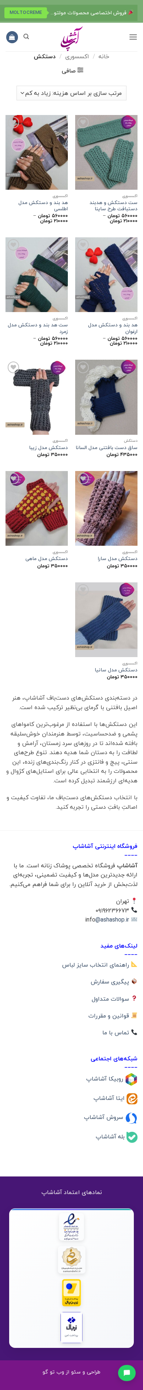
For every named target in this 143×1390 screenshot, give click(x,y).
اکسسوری (77, 56)
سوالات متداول (111, 999)
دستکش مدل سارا (118, 558)
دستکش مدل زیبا (48, 447)
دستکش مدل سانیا (116, 670)
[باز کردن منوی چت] (127, 1372)
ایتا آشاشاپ (110, 1098)
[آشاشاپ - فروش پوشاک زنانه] (71, 38)
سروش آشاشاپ (104, 1117)
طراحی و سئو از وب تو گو (71, 1371)
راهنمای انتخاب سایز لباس (96, 965)
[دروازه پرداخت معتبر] (71, 1292)
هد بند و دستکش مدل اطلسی (43, 205)
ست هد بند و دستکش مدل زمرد (38, 328)
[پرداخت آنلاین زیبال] (71, 1327)
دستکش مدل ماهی (46, 558)
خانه (104, 56)
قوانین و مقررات (109, 1016)
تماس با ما (116, 1032)
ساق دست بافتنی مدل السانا (107, 447)
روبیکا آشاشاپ (105, 1079)
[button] (133, 37)
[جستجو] (26, 37)
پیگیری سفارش (111, 981)
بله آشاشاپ (111, 1136)
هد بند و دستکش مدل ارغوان (113, 328)
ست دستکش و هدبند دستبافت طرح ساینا (113, 205)
